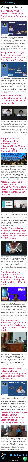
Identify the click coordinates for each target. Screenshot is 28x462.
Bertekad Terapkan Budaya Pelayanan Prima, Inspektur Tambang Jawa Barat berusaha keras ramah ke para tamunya (14, 417)
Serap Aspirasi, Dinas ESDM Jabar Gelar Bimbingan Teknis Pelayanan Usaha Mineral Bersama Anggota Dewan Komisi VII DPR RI (13, 144)
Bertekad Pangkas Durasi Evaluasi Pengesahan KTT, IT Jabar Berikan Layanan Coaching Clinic (14, 99)
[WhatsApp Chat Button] (25, 459)
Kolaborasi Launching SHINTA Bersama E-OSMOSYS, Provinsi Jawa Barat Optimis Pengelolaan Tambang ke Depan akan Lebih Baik (14, 188)
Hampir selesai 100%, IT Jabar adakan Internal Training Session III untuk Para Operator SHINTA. (13, 56)
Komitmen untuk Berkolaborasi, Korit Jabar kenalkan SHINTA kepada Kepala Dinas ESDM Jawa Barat (13, 325)
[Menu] (22, 3)
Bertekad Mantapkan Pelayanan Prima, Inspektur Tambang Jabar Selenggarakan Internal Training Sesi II (13, 373)
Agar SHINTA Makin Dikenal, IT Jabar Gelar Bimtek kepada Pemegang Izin (14, 15)
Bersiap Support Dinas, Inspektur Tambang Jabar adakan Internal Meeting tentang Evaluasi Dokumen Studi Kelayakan (14, 233)
